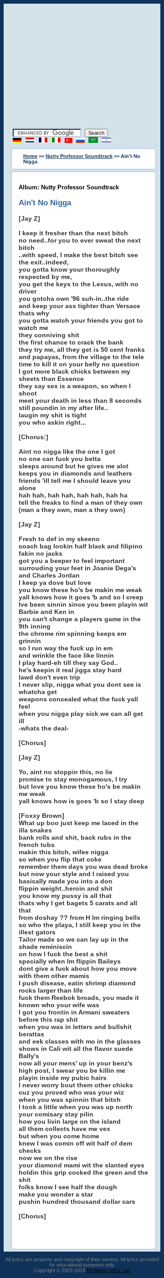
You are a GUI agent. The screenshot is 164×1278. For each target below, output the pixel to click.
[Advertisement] (82, 67)
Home (30, 156)
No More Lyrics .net (108, 1270)
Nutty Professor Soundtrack (79, 156)
